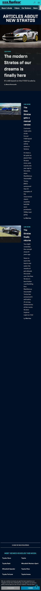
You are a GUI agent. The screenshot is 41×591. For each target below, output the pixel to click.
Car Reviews (26, 8)
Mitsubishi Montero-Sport (29, 563)
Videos (16, 8)
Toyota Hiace (6, 558)
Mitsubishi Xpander (8, 569)
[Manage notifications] (36, 587)
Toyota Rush (6, 563)
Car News (7, 51)
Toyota (23, 558)
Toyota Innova (26, 574)
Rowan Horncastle (11, 84)
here (36, 584)
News (35, 8)
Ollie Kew (28, 218)
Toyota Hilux (25, 569)
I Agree (30, 588)
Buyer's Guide (7, 8)
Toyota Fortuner (7, 574)
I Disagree (10, 588)
